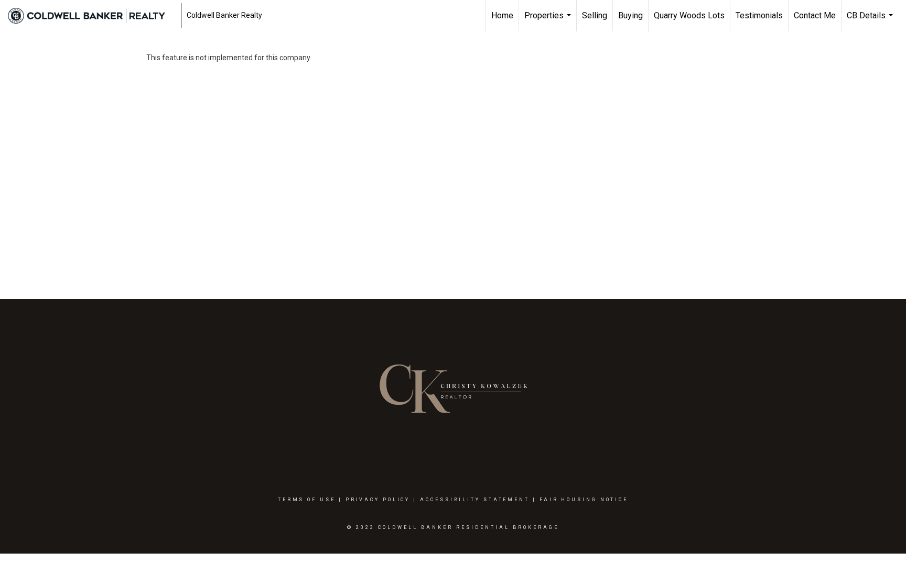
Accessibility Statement (475, 499)
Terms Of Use (307, 499)
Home (502, 15)
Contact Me (815, 15)
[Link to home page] (92, 15)
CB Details (871, 20)
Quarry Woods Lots (689, 15)
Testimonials (759, 15)
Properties (549, 20)
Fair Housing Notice (584, 499)
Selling (594, 15)
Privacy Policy (378, 499)
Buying (630, 15)
